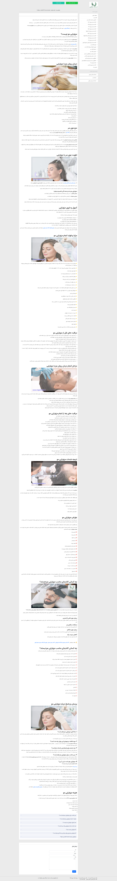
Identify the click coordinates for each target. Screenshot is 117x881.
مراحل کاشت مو (93, 49)
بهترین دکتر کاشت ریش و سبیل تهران (41, 642)
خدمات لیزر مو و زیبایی (92, 81)
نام (75, 849)
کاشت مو (95, 17)
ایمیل (75, 853)
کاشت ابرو (67, 642)
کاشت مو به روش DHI (92, 38)
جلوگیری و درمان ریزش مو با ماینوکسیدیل (89, 60)
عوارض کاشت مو (93, 51)
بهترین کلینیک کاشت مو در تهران (48, 228)
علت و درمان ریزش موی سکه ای (90, 56)
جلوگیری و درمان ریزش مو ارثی (90, 58)
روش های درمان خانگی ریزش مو (69, 183)
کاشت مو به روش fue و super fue (90, 36)
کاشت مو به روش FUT (92, 22)
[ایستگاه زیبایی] (93, 5)
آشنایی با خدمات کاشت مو (91, 20)
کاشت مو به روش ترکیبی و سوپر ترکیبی (89, 42)
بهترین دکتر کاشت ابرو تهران (60, 642)
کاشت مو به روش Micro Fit (91, 31)
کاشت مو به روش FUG (92, 24)
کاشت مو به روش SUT (92, 29)
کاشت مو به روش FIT (92, 26)
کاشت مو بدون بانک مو (92, 65)
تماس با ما (95, 67)
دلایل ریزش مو (73, 44)
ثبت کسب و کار (72, 3)
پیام (75, 857)
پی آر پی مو (75, 766)
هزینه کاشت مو (93, 45)
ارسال (74, 871)
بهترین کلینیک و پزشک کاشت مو (90, 47)
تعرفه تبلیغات (58, 3)
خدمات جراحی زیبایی (92, 74)
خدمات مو (94, 77)
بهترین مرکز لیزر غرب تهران (37, 787)
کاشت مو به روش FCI (92, 40)
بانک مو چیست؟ (93, 63)
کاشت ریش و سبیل (51, 642)
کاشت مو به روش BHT (92, 33)
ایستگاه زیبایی (66, 28)
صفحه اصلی (95, 15)
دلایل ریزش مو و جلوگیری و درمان (90, 54)
